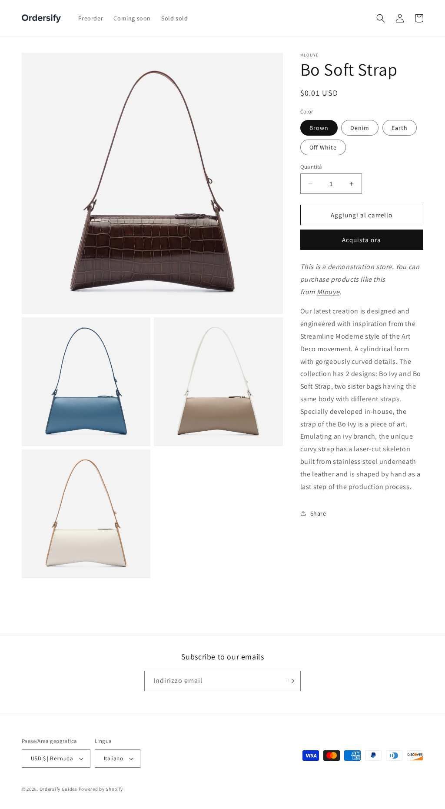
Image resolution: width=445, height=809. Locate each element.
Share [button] (318, 513)
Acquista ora (361, 240)
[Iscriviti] (290, 681)
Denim (359, 128)
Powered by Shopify (101, 789)
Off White (323, 147)
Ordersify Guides (58, 789)
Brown (319, 128)
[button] (380, 18)
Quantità (311, 166)
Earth (400, 128)
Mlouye (328, 291)
